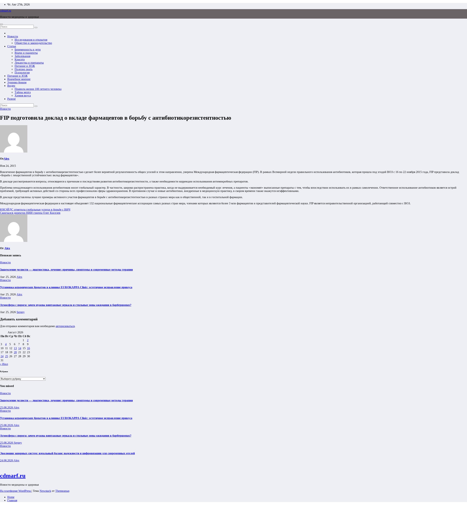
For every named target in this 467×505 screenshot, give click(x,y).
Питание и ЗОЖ (25, 66)
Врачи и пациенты (26, 52)
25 (6, 356)
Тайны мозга (23, 92)
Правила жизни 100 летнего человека (38, 88)
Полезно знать (23, 69)
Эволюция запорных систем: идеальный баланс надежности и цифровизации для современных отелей (67, 453)
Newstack (45, 490)
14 (19, 348)
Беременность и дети (28, 49)
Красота (20, 59)
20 (15, 352)
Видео (11, 85)
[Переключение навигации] (1, 24)
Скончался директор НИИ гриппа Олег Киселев (30, 212)
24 (2, 356)
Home (10, 497)
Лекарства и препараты (29, 62)
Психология (22, 72)
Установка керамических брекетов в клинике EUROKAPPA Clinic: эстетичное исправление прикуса (66, 287)
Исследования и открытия (31, 39)
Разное (11, 98)
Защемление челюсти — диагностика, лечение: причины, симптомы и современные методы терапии (66, 269)
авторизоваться (65, 326)
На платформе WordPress (16, 490)
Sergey (21, 312)
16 (28, 348)
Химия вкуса (23, 95)
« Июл (4, 364)
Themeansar (62, 490)
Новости (12, 36)
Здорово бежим (16, 82)
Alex (6, 158)
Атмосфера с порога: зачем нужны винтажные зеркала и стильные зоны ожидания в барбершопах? (65, 305)
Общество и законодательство (33, 43)
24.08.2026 (7, 460)
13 (15, 348)
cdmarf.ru (5, 10)
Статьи (11, 46)
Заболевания (22, 56)
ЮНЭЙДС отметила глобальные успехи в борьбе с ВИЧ (35, 209)
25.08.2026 (7, 407)
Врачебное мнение (18, 79)
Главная (12, 500)
